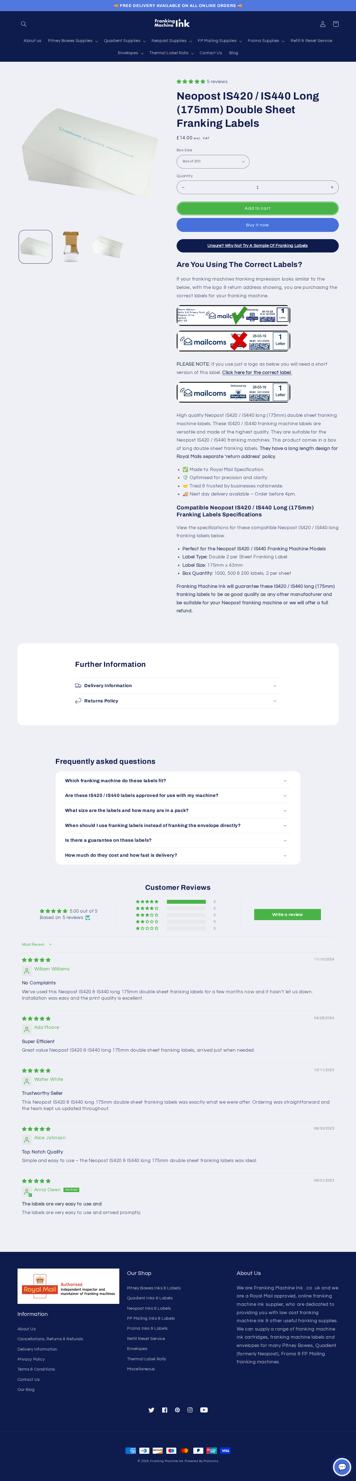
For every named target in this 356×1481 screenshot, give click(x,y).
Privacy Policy (31, 1359)
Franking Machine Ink (167, 1461)
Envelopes (137, 1349)
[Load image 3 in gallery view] (107, 246)
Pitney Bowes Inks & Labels (154, 1288)
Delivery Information (38, 1349)
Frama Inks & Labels (147, 1328)
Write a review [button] (287, 914)
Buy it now (257, 225)
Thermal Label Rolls (146, 1359)
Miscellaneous (141, 1369)
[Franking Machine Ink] (178, 24)
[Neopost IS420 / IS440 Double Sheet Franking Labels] (233, 402)
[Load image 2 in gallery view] (71, 246)
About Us (27, 1329)
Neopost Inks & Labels (149, 1308)
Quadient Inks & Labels (150, 1298)
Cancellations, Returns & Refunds (50, 1339)
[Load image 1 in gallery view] (35, 246)
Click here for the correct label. (257, 372)
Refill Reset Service (146, 1339)
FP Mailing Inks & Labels (151, 1318)
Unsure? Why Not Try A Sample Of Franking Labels (257, 246)
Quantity (185, 176)
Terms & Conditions (36, 1369)
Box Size (184, 150)
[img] (36, 960)
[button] (24, 24)
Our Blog (26, 1390)
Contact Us (29, 1380)
